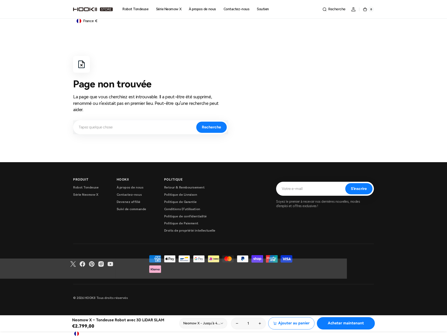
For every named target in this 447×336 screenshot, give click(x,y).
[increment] (260, 323)
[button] (333, 9)
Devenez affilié (128, 202)
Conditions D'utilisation (182, 209)
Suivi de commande (131, 209)
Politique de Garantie (180, 202)
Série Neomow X (85, 194)
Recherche (211, 127)
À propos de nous (130, 187)
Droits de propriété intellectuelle (189, 230)
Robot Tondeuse (86, 187)
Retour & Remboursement (184, 187)
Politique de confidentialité (185, 216)
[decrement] (237, 323)
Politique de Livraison (180, 194)
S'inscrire (359, 188)
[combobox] (150, 127)
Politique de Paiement (181, 223)
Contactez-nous (129, 194)
